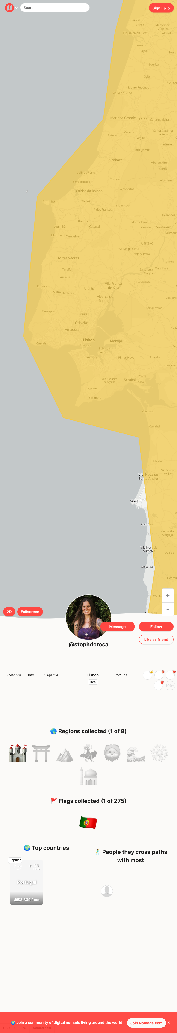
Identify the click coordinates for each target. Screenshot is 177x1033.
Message (117, 626)
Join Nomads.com (146, 1023)
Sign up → (161, 8)
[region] (88, 341)
